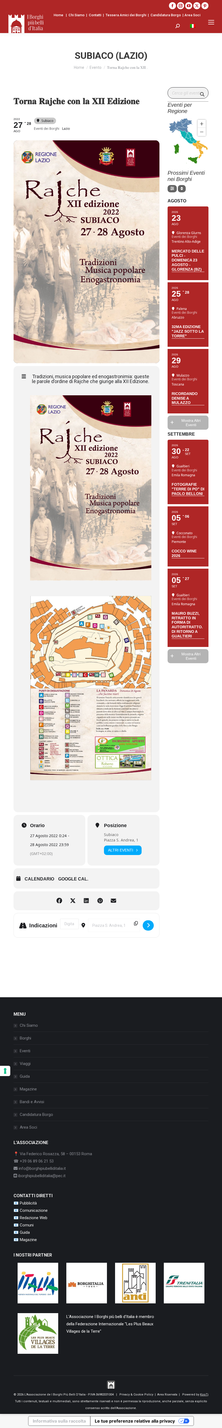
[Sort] (182, 188)
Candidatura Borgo (166, 15)
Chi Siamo (76, 15)
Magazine (28, 1089)
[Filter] (172, 188)
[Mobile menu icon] (211, 22)
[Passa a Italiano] (192, 25)
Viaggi (25, 1063)
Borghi (25, 1038)
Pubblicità (28, 1203)
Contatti (95, 15)
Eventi (25, 1050)
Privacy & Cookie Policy (136, 1394)
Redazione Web (33, 1217)
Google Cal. (73, 879)
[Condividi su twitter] (73, 901)
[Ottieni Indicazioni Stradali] (148, 925)
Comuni (27, 1225)
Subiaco (111, 834)
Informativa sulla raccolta (59, 1421)
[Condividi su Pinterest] (100, 901)
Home (58, 15)
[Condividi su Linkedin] (86, 901)
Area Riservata (167, 1394)
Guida (25, 1076)
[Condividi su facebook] (59, 901)
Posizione (115, 825)
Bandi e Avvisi (32, 1101)
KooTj (204, 1394)
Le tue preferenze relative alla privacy (135, 1421)
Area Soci (192, 15)
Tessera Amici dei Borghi (126, 15)
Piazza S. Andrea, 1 (121, 840)
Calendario (39, 879)
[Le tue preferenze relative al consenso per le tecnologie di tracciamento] (5, 1071)
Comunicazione (34, 1210)
